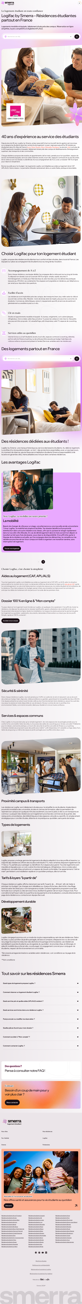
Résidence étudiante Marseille (36, 1224)
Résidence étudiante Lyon (35, 1222)
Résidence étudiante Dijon (8, 1235)
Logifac (45, 1138)
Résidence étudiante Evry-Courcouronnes (12, 1237)
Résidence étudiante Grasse (9, 1242)
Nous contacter (12, 1102)
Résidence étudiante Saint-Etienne (64, 1231)
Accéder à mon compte (10, 621)
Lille (68, 147)
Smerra (3, 1145)
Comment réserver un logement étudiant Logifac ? (21, 992)
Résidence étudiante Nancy (35, 1237)
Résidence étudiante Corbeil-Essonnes (11, 1233)
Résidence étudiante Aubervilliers (10, 1220)
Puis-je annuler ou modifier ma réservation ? (19, 1019)
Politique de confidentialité (41, 1265)
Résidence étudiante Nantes (36, 1240)
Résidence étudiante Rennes (63, 1224)
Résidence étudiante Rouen (62, 1229)
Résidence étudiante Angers (9, 1218)
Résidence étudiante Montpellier (37, 1235)
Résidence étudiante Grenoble (9, 1244)
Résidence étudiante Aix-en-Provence (11, 1215)
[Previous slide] (39, 562)
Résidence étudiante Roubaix (63, 1226)
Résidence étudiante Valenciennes (64, 1242)
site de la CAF (69, 584)
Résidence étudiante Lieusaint (36, 1215)
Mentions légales (41, 1261)
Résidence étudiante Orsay (62, 1215)
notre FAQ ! (37, 1071)
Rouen (38, 147)
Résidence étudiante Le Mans (9, 1246)
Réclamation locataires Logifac (41, 1269)
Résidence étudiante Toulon (62, 1235)
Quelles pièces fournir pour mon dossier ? (18, 1028)
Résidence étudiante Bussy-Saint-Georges (12, 1229)
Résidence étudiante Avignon (9, 1222)
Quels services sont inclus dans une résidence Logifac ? (23, 1010)
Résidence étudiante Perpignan (63, 1220)
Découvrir (8, 1206)
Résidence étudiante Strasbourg (64, 1233)
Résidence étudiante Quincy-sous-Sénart (66, 1222)
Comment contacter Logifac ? (14, 1046)
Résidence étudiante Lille (35, 1218)
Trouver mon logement (12, 548)
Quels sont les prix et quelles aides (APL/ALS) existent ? (23, 1001)
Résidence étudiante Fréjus (8, 1240)
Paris (33, 147)
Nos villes (4, 1131)
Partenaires (46, 1145)
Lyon (29, 147)
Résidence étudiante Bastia (8, 1224)
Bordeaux (55, 147)
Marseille (48, 147)
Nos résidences (47, 1131)
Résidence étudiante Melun (35, 1231)
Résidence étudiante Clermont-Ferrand (12, 1231)
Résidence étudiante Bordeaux (9, 1226)
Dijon (43, 147)
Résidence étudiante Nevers (36, 1242)
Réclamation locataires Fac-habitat (41, 1274)
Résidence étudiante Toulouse (63, 1237)
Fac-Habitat (5, 1138)
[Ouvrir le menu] (79, 3)
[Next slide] (43, 562)
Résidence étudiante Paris (62, 1218)
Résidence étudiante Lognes (36, 1220)
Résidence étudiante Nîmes (35, 1246)
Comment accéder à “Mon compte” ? (16, 1037)
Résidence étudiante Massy (35, 1226)
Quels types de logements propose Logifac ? (19, 983)
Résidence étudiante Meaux (35, 1229)
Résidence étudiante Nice (35, 1244)
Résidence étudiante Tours (62, 1240)
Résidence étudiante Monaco (36, 1233)
